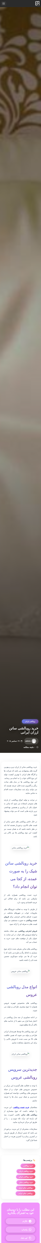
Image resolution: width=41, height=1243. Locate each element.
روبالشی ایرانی (30, 721)
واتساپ (24, 1230)
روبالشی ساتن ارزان (26, 1188)
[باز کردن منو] (3, 3)
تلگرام (25, 1221)
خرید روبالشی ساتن (26, 1182)
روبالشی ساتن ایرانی (25, 1193)
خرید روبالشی (28, 1166)
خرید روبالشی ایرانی (26, 1177)
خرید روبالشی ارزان (26, 1171)
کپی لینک (24, 1238)
